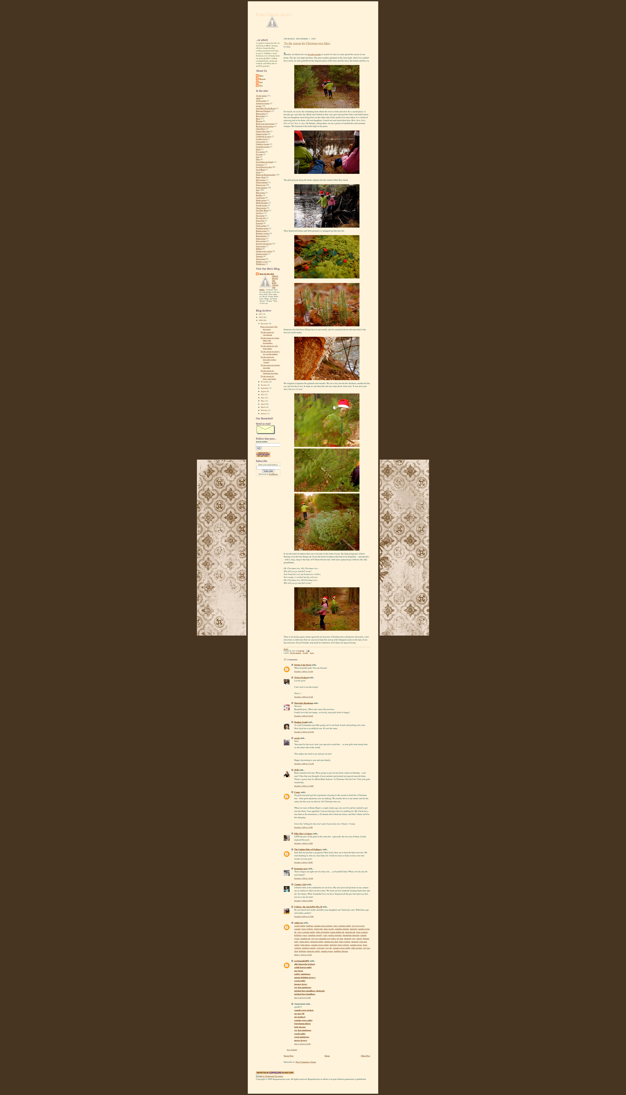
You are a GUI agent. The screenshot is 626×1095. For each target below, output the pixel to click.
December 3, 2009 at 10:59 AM (304, 732)
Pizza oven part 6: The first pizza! (269, 327)
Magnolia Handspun (303, 702)
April (263, 404)
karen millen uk (337, 932)
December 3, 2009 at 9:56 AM (303, 716)
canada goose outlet (320, 944)
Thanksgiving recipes (264, 251)
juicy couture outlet (342, 925)
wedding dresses (341, 951)
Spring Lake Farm (302, 664)
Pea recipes (260, 215)
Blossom (262, 79)
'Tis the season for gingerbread (267, 333)
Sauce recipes (261, 241)
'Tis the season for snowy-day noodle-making (270, 352)
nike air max (356, 947)
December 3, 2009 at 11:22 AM (304, 764)
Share (286, 649)
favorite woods (314, 54)
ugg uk (329, 947)
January (264, 413)
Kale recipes (260, 192)
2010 (261, 317)
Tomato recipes (261, 254)
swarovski (318, 928)
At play (258, 106)
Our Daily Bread (262, 210)
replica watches (335, 935)
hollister (297, 935)
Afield (258, 98)
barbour (309, 925)
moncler (353, 928)
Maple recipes (261, 200)
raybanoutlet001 (301, 960)
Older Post (365, 1055)
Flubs (258, 159)
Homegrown (260, 185)
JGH (296, 769)
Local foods (260, 197)
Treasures (259, 256)
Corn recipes (260, 141)
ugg (354, 938)
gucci (304, 935)
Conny (297, 792)
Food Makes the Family (265, 162)
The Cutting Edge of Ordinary (308, 849)
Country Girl (300, 884)
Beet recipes (260, 116)
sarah (296, 738)
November (265, 381)
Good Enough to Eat (264, 167)
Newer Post (288, 1055)
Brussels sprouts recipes (265, 126)
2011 (261, 314)
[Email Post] (307, 651)
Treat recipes (260, 259)
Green (258, 172)
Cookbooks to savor (263, 136)
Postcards (259, 223)
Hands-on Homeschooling (266, 174)
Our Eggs (259, 213)
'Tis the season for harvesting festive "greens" (268, 359)
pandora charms (342, 928)
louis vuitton (307, 928)
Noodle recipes (261, 205)
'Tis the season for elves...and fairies (268, 377)
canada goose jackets (323, 925)
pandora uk (305, 938)
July (262, 394)
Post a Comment (292, 1050)
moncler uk (350, 932)
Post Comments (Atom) (306, 1061)
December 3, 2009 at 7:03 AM (303, 671)
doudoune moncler (351, 935)
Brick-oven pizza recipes (265, 123)
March (263, 407)
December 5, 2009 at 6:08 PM (303, 901)
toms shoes (305, 944)
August (264, 391)
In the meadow (261, 187)
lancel (359, 938)
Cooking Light (261, 139)
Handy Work (261, 177)
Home (327, 1055)
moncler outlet (316, 941)
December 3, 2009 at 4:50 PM (303, 862)
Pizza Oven (260, 220)
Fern (261, 82)
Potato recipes (261, 225)
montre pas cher (331, 941)
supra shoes (304, 941)
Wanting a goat (261, 261)
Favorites (259, 154)
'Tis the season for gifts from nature (269, 347)
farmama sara (300, 868)
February (264, 410)
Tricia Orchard (301, 677)
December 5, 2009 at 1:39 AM (303, 878)
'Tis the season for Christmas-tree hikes (269, 371)
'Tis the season (261, 95)
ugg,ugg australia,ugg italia (323, 938)
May (263, 400)
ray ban (340, 938)
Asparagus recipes (262, 103)
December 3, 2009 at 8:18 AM (303, 697)
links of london (322, 932)
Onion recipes (261, 208)
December (265, 323)
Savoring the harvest (263, 243)
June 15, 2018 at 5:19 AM (302, 1044)
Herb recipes (260, 180)
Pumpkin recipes (262, 228)
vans (325, 935)
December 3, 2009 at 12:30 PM (303, 786)
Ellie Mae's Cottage (303, 833)
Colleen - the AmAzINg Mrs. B (308, 906)
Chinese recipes (262, 134)
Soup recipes (261, 246)
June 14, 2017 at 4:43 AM (302, 998)
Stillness (259, 248)
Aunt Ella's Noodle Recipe (266, 108)
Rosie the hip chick (266, 274)
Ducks (258, 149)
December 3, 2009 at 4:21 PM (303, 843)
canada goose (356, 944)
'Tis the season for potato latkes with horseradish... (270, 340)
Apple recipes (261, 100)
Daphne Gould (300, 722)
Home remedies (262, 182)
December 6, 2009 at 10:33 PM (303, 916)
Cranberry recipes (262, 144)
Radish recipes (261, 231)
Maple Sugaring (262, 202)
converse (321, 947)
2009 (261, 320)
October (264, 385)
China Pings (260, 128)
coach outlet (299, 925)
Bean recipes (260, 113)
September (265, 388)
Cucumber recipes (262, 146)
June (261, 85)
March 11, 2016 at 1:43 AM (303, 955)
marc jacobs (329, 928)
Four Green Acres (273, 14)
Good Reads (260, 169)
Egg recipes (260, 151)
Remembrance (261, 236)
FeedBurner (273, 474)
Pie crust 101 (261, 218)
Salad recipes (261, 238)
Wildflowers (260, 264)
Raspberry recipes (262, 233)
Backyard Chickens (263, 111)
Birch (261, 75)
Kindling (259, 195)
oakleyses (298, 922)
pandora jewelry (315, 935)
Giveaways (260, 164)
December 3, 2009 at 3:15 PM (303, 827)
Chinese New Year (263, 131)
